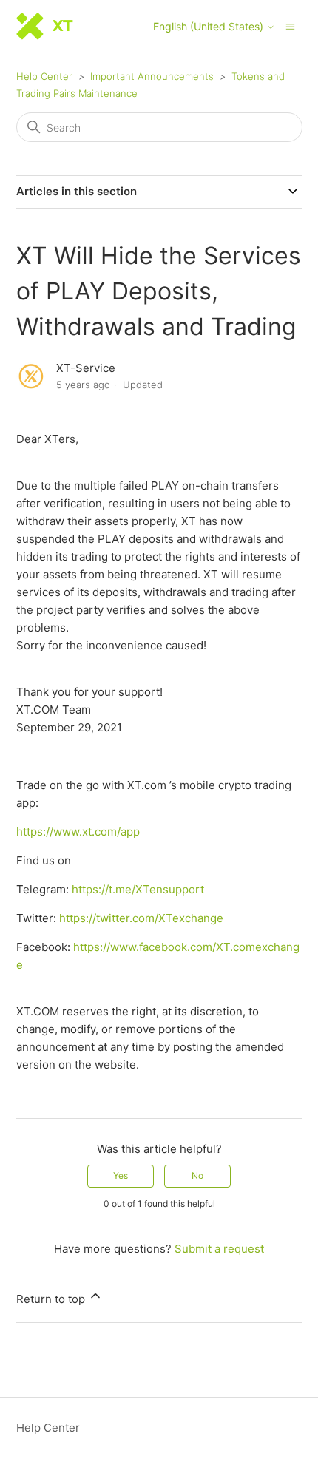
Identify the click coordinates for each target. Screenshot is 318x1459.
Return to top (52, 1299)
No (197, 1175)
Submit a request (219, 1249)
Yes (120, 1175)
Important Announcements (152, 76)
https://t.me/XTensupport (138, 889)
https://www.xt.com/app (78, 832)
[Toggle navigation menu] (290, 25)
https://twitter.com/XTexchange (141, 918)
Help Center (44, 76)
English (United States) (209, 27)
